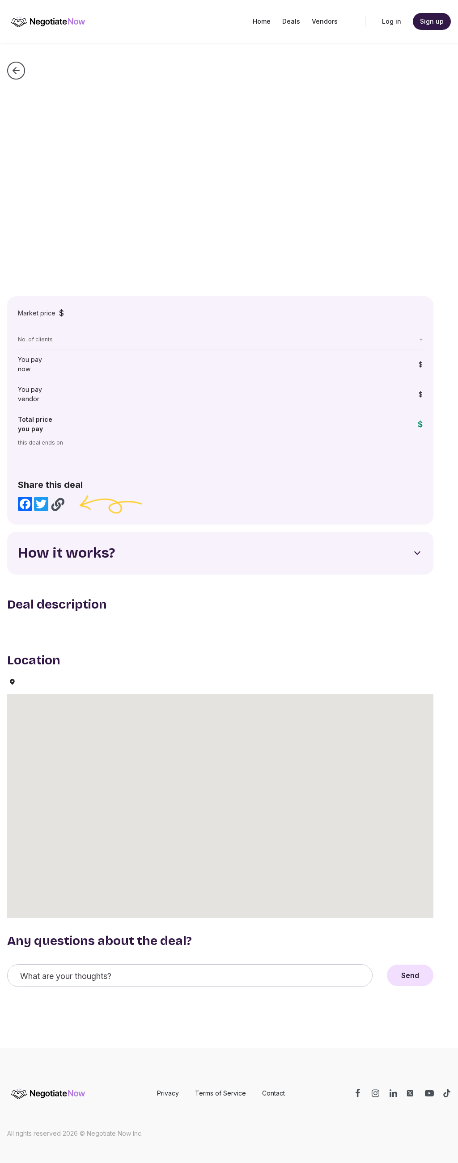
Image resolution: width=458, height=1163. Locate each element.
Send (410, 975)
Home (262, 21)
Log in (391, 21)
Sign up (432, 21)
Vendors (325, 21)
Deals (291, 21)
